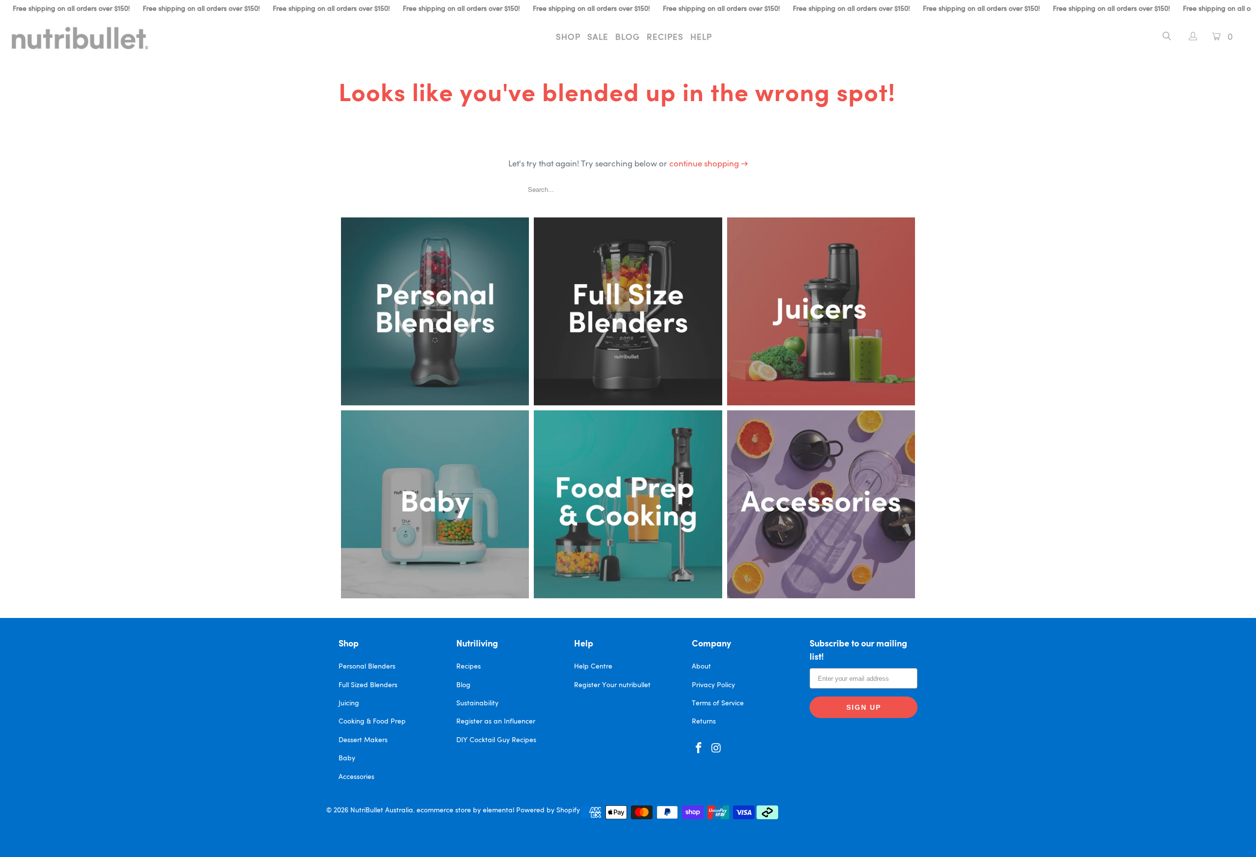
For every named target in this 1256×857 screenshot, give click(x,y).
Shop (568, 37)
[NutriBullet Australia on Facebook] (699, 748)
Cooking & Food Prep (372, 721)
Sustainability (477, 703)
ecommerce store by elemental (465, 810)
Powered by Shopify (548, 810)
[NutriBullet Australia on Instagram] (716, 748)
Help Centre (593, 666)
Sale (597, 37)
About (701, 666)
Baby (347, 758)
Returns (704, 721)
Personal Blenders (367, 666)
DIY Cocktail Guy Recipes (496, 740)
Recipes (665, 37)
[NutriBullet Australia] (105, 38)
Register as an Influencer (495, 721)
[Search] (1167, 38)
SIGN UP (863, 707)
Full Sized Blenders (368, 685)
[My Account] (1188, 37)
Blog (627, 37)
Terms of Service (718, 703)
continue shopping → (708, 164)
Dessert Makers (363, 740)
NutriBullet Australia (381, 810)
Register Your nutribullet (612, 685)
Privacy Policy (713, 685)
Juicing (349, 703)
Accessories (356, 777)
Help (701, 37)
